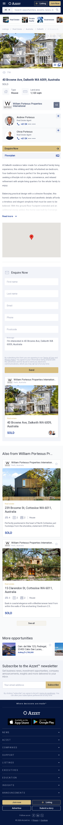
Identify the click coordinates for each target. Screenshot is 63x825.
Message (10, 338)
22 (55, 64)
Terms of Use (48, 358)
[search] (57, 10)
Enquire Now (11, 148)
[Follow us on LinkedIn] (37, 815)
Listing (43, 3)
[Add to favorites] (54, 36)
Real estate (9, 504)
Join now (16, 802)
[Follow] (58, 116)
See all (31, 623)
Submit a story (46, 808)
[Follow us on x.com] (42, 815)
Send (31, 370)
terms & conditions (47, 693)
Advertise (16, 808)
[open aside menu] (4, 3)
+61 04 (24, 124)
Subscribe (53, 684)
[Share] (60, 36)
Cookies (44, 820)
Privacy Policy (10, 360)
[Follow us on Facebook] (33, 815)
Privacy (35, 820)
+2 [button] (56, 104)
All (6, 10)
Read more (7, 216)
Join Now (54, 3)
